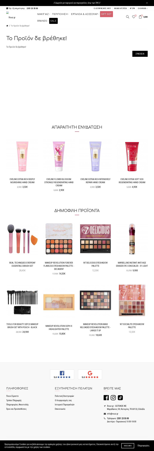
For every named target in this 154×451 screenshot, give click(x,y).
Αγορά (132, 8)
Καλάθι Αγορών (120, 8)
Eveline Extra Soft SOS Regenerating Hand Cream (132, 181)
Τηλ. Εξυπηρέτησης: (23, 8)
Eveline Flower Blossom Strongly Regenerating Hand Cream (59, 182)
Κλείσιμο (128, 446)
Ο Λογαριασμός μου (102, 8)
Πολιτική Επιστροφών (64, 396)
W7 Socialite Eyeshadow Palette (132, 326)
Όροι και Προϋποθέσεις (16, 409)
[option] (22, 163)
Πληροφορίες (143, 445)
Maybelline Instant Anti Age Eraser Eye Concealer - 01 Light (132, 264)
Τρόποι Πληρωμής (14, 400)
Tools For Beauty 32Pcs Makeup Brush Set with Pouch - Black (22, 326)
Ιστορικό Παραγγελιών (64, 404)
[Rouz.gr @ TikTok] (119, 399)
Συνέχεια (140, 54)
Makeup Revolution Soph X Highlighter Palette (59, 328)
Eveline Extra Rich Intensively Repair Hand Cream (95, 181)
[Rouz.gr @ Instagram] (112, 399)
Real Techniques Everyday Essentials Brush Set (22, 264)
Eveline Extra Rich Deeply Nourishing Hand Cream (22, 181)
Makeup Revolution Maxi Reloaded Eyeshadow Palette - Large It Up (95, 327)
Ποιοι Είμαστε (12, 396)
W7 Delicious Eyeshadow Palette (95, 264)
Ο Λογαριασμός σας (63, 400)
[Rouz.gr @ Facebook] (106, 399)
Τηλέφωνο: (118, 418)
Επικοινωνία (60, 409)
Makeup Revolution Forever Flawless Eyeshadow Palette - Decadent (59, 265)
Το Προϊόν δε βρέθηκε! (20, 26)
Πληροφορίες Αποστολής (17, 404)
